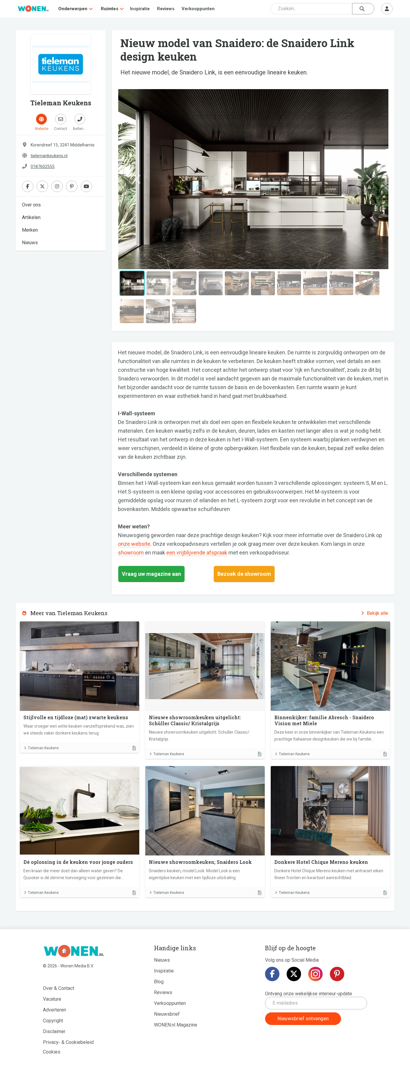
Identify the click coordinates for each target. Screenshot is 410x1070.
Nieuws (30, 242)
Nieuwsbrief (167, 1014)
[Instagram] (315, 974)
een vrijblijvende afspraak (196, 552)
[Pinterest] (337, 974)
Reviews (165, 8)
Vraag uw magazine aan (151, 574)
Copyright (53, 1020)
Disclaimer (54, 1031)
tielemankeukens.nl (49, 155)
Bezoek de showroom (244, 574)
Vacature (52, 999)
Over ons (31, 205)
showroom (131, 552)
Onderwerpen (72, 8)
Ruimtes (109, 8)
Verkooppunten (198, 8)
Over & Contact (58, 988)
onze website (134, 544)
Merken (30, 230)
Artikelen (31, 217)
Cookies (51, 1052)
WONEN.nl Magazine (175, 1025)
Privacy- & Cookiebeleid (68, 1042)
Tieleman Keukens (43, 748)
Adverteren (54, 1010)
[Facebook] (272, 974)
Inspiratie (140, 8)
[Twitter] (294, 974)
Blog (159, 981)
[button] (138, 179)
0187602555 (43, 166)
